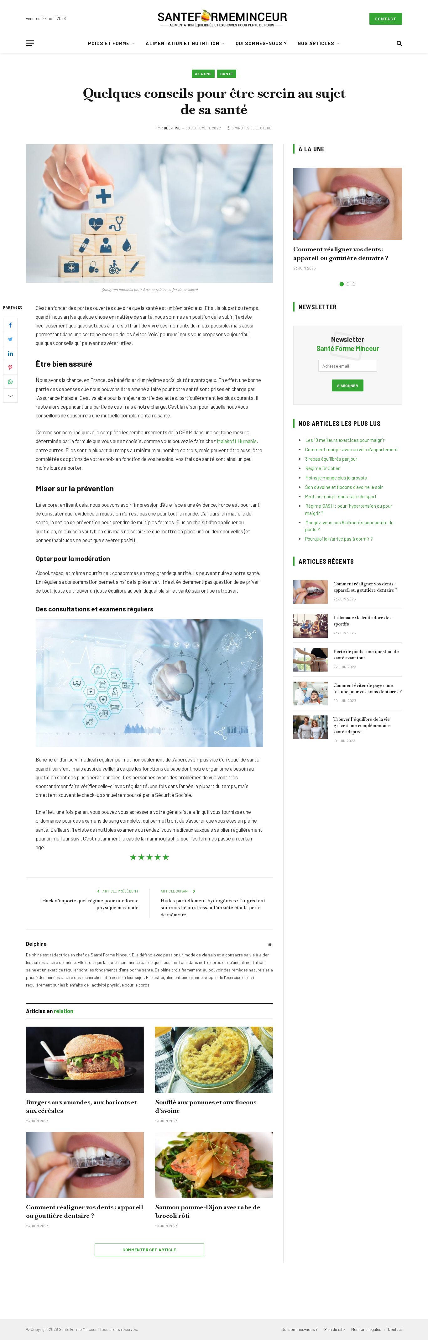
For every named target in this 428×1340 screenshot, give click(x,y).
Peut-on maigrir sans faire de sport (341, 496)
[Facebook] (10, 325)
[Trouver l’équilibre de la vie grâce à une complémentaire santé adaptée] (310, 727)
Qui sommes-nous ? (261, 43)
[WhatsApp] (10, 381)
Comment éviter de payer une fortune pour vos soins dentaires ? (367, 688)
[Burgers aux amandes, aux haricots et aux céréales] (85, 1060)
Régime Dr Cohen (323, 468)
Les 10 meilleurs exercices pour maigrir (344, 440)
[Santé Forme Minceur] (222, 19)
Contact (386, 18)
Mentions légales (366, 1329)
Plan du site (334, 1329)
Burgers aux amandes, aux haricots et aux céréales (81, 1106)
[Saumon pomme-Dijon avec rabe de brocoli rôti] (214, 1165)
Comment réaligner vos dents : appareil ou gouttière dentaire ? (84, 1211)
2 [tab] (348, 284)
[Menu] (30, 43)
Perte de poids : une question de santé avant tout (366, 655)
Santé (226, 73)
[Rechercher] (398, 43)
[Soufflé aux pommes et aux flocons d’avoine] (214, 1060)
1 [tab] (342, 284)
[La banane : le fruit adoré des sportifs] (310, 626)
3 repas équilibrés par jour (331, 459)
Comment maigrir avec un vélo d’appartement (351, 449)
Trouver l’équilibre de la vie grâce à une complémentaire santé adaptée (362, 725)
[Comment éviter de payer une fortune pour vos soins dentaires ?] (310, 693)
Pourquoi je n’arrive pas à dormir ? (339, 539)
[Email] (10, 395)
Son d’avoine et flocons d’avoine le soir (344, 487)
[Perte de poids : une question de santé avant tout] (310, 660)
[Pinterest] (10, 367)
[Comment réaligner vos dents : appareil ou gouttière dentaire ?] (85, 1165)
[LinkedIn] (10, 353)
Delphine (172, 128)
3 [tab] (354, 284)
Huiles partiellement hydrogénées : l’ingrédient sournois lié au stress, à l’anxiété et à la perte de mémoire (213, 908)
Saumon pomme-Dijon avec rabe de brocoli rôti (207, 1211)
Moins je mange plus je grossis (336, 477)
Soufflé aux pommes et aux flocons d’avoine (205, 1106)
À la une (203, 73)
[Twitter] (10, 339)
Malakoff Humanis (237, 441)
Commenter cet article (149, 1249)
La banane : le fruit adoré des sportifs (362, 621)
